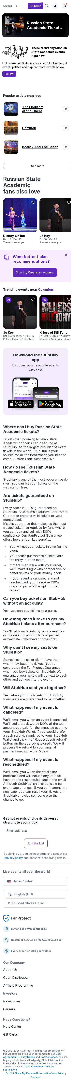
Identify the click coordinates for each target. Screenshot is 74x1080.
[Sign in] (55, 6)
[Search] (46, 6)
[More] (64, 18)
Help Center (12, 1026)
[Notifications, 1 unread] (65, 6)
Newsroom (11, 1001)
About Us (10, 970)
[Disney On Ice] (20, 221)
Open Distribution (16, 978)
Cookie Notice (48, 1057)
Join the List (35, 843)
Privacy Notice (26, 1057)
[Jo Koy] (56, 221)
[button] (14, 6)
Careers (9, 1009)
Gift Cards (10, 1034)
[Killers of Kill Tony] (56, 318)
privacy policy (14, 857)
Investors (10, 993)
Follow (9, 73)
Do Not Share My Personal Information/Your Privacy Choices (35, 1075)
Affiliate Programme (18, 985)
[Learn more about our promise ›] (17, 918)
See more (37, 166)
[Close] (66, 255)
